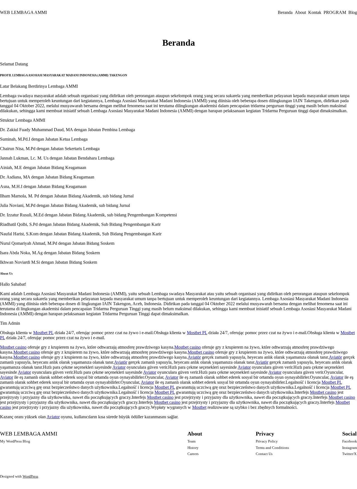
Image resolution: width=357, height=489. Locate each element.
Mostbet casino (13, 347)
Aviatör (194, 357)
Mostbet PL (43, 332)
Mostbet (199, 407)
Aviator (119, 367)
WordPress (30, 476)
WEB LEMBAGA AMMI (23, 12)
